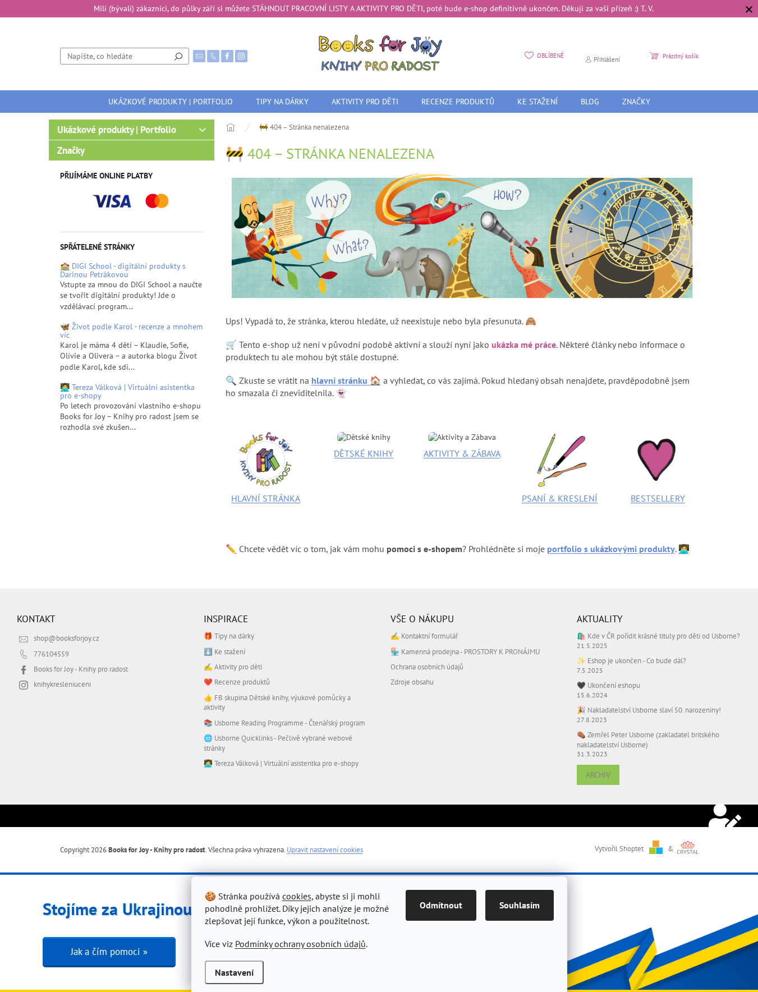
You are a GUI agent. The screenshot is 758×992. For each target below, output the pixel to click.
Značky (71, 150)
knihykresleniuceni (62, 683)
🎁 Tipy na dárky (229, 635)
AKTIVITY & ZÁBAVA (462, 453)
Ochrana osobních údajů (427, 666)
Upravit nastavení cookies (325, 849)
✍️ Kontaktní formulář (424, 635)
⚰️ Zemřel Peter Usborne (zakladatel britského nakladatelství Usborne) (648, 739)
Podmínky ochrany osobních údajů (300, 943)
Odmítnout (441, 905)
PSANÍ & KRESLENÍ (560, 498)
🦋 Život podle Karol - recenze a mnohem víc (131, 331)
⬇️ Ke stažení (224, 651)
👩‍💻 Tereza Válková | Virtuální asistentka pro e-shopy (127, 392)
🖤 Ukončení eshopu (608, 685)
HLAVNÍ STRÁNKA (265, 498)
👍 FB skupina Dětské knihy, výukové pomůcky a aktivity (277, 702)
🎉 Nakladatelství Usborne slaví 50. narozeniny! (649, 709)
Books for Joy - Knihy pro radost (81, 668)
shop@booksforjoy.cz (66, 637)
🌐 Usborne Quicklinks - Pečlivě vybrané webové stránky (278, 742)
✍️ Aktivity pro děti (233, 666)
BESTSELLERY (658, 498)
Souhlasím (519, 905)
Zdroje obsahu (412, 681)
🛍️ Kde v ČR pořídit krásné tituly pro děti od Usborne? (658, 635)
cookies (296, 896)
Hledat (178, 56)
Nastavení (234, 972)
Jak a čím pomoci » (109, 951)
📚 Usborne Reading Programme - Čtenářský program (284, 722)
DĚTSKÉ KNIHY (363, 453)
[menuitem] (170, 101)
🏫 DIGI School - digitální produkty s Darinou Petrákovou (123, 270)
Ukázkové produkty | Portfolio (116, 129)
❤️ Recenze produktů (237, 681)
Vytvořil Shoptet (619, 848)
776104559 (51, 653)
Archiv (598, 775)
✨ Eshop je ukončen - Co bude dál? (631, 660)
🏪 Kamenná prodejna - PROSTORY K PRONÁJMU (465, 651)
